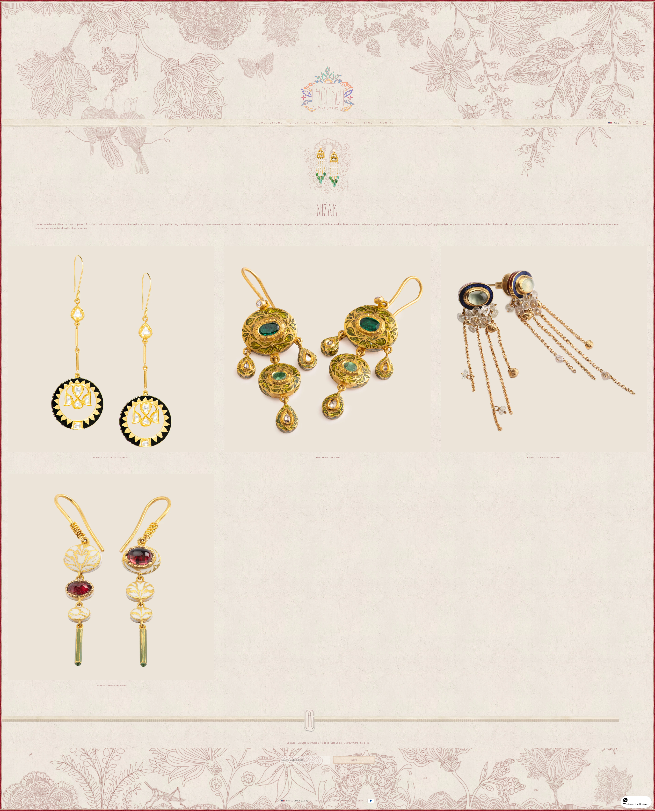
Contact (388, 122)
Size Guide (336, 743)
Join (354, 760)
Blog (368, 122)
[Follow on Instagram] (327, 770)
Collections (271, 122)
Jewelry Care (351, 743)
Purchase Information (308, 743)
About (351, 122)
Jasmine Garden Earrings (111, 685)
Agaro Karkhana (322, 122)
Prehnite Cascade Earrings (543, 457)
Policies (325, 743)
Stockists (364, 743)
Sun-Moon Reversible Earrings (111, 457)
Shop (294, 122)
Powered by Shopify (352, 800)
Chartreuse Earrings (327, 457)
